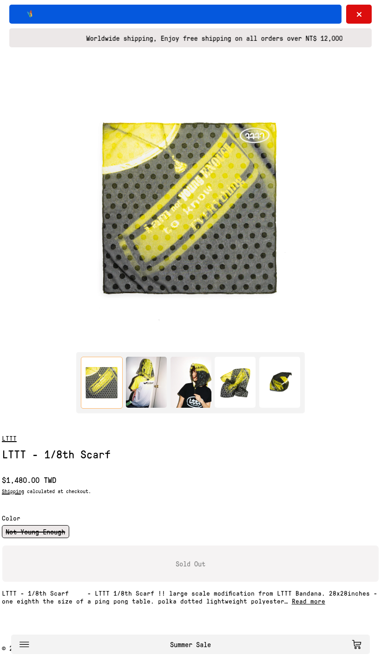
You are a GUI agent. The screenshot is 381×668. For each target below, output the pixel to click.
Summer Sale (190, 644)
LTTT (9, 438)
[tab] (101, 382)
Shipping (13, 491)
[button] (190, 208)
